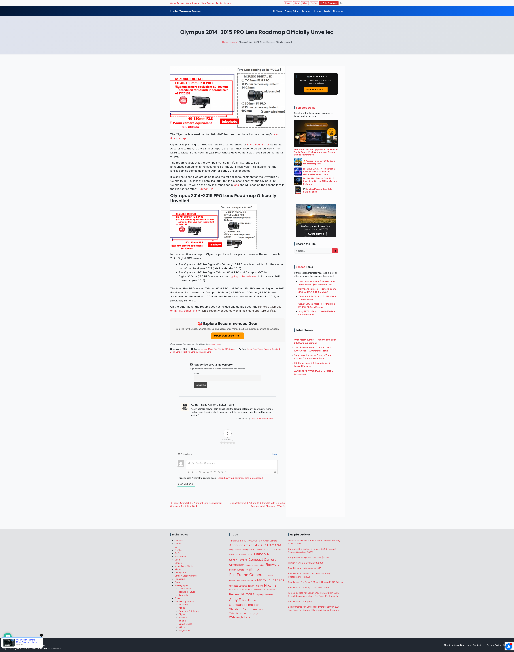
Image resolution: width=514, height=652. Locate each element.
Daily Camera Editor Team (262, 418)
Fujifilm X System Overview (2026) (305, 563)
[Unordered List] (207, 471)
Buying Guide (291, 11)
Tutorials (183, 595)
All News (277, 11)
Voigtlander (184, 630)
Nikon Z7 (240, 590)
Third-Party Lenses (184, 601)
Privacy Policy (494, 645)
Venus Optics (185, 624)
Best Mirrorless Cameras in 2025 (305, 568)
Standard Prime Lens (245, 605)
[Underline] (196, 471)
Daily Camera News (185, 11)
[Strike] (200, 471)
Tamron (183, 617)
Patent (248, 589)
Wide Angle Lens (203, 352)
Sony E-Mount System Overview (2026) (308, 557)
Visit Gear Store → (316, 89)
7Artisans (183, 604)
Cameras (179, 540)
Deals (327, 11)
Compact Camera (262, 559)
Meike (182, 608)
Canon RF (263, 554)
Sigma (182, 614)
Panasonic (180, 579)
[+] (226, 472)
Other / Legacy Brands (186, 575)
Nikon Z (270, 585)
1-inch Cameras (237, 540)
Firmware (338, 11)
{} (222, 472)
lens (236, 185)
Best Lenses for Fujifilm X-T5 (302, 601)
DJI (176, 546)
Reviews (306, 11)
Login (274, 454)
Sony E (235, 600)
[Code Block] (215, 471)
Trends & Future (187, 591)
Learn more (215, 344)
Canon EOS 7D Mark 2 (275, 550)
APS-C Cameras (268, 545)
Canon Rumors (177, 3)
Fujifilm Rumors (223, 3)
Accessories (254, 540)
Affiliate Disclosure (461, 645)
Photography (181, 585)
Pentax (178, 582)
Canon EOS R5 (247, 555)
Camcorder (260, 549)
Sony (296, 3)
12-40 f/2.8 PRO (206, 189)
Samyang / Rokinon (189, 611)
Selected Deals (305, 107)
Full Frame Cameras (247, 574)
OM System (230, 349)
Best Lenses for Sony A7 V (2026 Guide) (309, 587)
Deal (262, 565)
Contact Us (478, 645)
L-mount (270, 576)
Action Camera (270, 540)
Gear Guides (185, 588)
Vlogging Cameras (256, 614)
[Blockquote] (211, 471)
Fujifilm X (252, 569)
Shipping (260, 595)
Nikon (305, 3)
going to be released (244, 276)
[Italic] (192, 471)
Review (234, 594)
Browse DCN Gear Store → (227, 335)
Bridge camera (235, 550)
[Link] (219, 471)
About (447, 645)
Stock (261, 610)
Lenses (204, 349)
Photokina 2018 (259, 590)
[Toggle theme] (342, 3)
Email (196, 373)
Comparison (236, 564)
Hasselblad (180, 556)
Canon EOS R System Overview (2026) (308, 549)
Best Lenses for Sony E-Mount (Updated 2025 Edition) (315, 582)
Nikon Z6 (232, 590)
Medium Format (248, 580)
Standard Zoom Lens (243, 609)
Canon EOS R (234, 555)
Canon (288, 3)
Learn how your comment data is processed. (240, 478)
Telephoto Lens (188, 352)
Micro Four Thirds (258, 144)
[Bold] (189, 471)
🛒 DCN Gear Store (328, 3)
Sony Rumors (192, 3)
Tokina (182, 620)
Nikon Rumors (207, 3)
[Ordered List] (204, 471)
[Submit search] (335, 250)
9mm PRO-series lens (184, 310)
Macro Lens (234, 580)
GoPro (178, 553)
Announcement (241, 545)
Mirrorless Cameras (238, 586)
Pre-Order (271, 590)
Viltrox (182, 627)
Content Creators (252, 565)
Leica (177, 559)
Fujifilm (314, 3)
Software (269, 595)
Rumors (317, 11)
